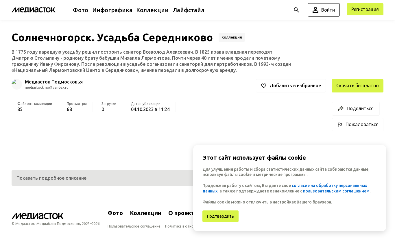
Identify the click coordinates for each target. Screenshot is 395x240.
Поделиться (360, 108)
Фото (115, 213)
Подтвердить (220, 216)
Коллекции (145, 213)
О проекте (183, 213)
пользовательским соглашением (336, 191)
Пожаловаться (362, 124)
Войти (328, 9)
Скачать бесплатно (357, 85)
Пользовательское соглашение (134, 226)
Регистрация (365, 9)
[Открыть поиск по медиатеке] (296, 9)
